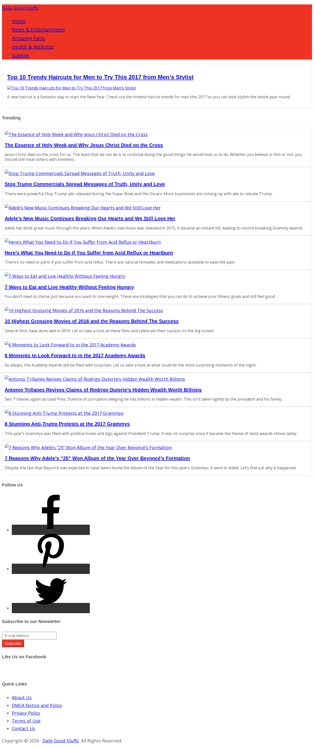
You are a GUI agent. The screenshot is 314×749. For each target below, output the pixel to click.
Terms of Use (26, 721)
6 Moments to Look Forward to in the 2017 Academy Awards (75, 355)
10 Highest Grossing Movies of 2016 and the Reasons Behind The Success (92, 321)
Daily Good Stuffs (20, 8)
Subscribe (13, 643)
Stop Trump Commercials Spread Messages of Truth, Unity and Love (85, 184)
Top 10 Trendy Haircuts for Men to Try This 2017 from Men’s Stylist (100, 77)
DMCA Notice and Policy (37, 705)
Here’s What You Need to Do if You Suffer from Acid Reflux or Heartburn (89, 252)
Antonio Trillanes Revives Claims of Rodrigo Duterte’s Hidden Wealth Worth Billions (103, 390)
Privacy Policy (26, 713)
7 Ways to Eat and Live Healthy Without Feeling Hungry (69, 287)
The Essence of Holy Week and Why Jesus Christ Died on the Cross (84, 145)
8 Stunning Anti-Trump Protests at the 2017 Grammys (67, 424)
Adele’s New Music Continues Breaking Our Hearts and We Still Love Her (90, 218)
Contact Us (23, 728)
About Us (22, 697)
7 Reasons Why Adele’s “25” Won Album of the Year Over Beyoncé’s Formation (97, 458)
